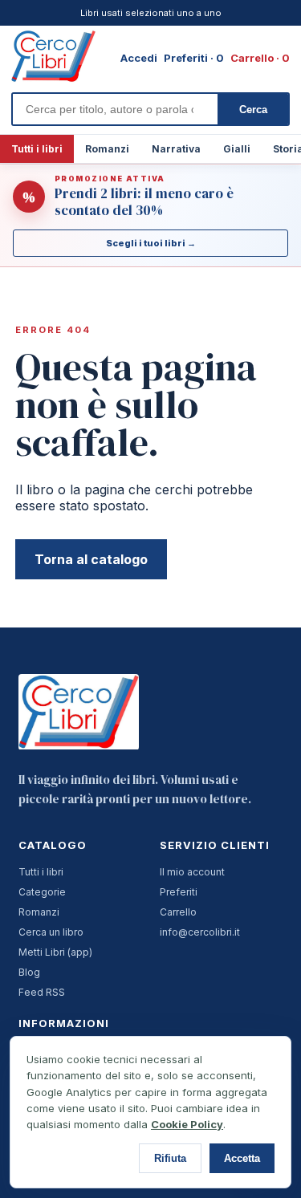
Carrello (178, 912)
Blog (29, 972)
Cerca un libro (50, 932)
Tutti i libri (37, 149)
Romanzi (107, 149)
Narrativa (176, 149)
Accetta (242, 1158)
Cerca (253, 110)
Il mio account (192, 872)
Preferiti (178, 892)
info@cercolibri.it (200, 932)
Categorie (42, 892)
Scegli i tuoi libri (151, 243)
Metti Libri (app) (55, 952)
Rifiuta (170, 1158)
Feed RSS (41, 992)
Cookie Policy (187, 1124)
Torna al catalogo (91, 559)
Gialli (236, 149)
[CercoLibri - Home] (53, 56)
